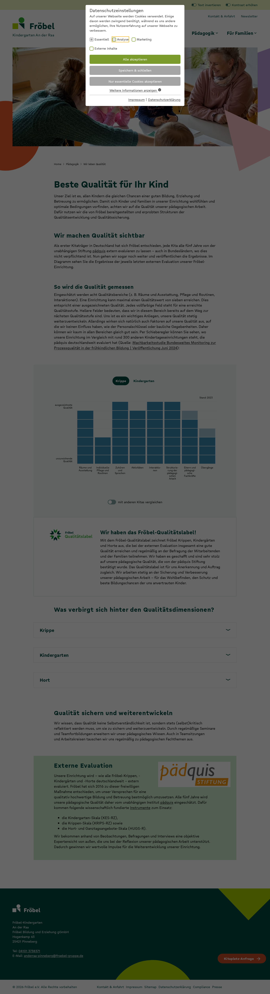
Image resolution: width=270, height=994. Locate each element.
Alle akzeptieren (135, 59)
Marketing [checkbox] (144, 39)
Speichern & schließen (135, 70)
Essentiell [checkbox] (101, 39)
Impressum (136, 99)
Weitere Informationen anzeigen (134, 90)
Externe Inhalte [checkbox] (105, 48)
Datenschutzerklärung (164, 99)
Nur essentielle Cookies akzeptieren (135, 81)
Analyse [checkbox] (123, 39)
